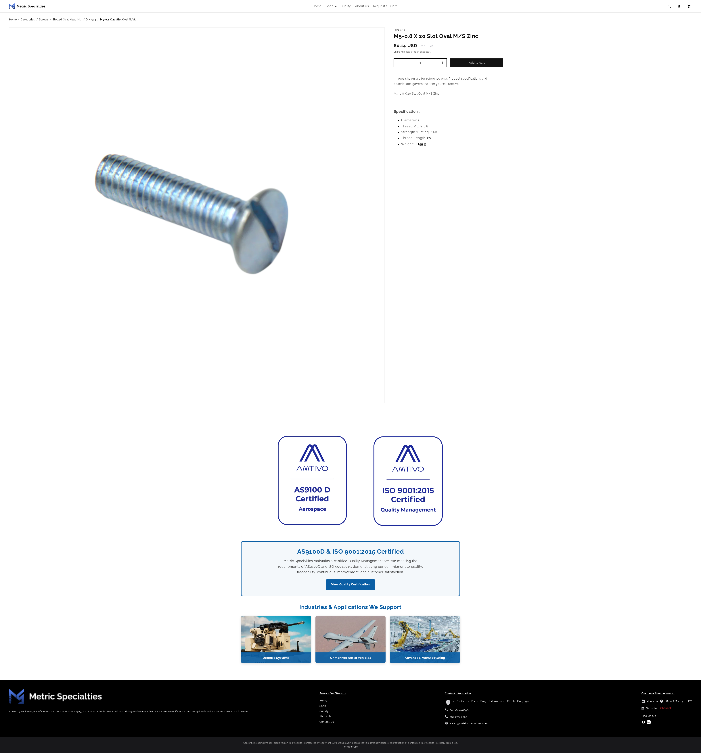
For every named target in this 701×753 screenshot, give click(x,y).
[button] (331, 6)
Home (13, 19)
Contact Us (326, 721)
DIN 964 (91, 19)
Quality (324, 711)
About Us (325, 716)
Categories (28, 19)
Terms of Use (350, 747)
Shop (322, 705)
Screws (44, 19)
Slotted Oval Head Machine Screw (67, 19)
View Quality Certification (350, 584)
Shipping (399, 52)
